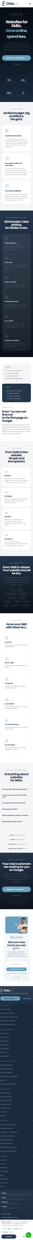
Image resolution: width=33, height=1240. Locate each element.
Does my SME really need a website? (14, 789)
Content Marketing (6, 1065)
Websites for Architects (7, 1125)
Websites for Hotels (6, 1144)
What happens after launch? (12, 822)
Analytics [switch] (16, 1228)
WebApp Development (7, 1025)
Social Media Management (9, 1076)
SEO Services (4, 1037)
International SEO (5, 1101)
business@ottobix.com (10, 1217)
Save (24, 1236)
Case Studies (4, 1171)
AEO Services (4, 1033)
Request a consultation (15, 58)
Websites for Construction (8, 1132)
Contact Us (3, 1183)
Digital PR (3, 1080)
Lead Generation (5, 1009)
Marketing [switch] (5, 1232)
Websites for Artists (6, 1128)
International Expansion (7, 1084)
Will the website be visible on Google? (15, 815)
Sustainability (4, 1179)
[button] (30, 4)
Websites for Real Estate (8, 1147)
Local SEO (3, 1112)
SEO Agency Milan (6, 1097)
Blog (1, 1175)
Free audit (16, 64)
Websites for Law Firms (7, 1136)
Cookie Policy (9, 1225)
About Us (3, 1160)
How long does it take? (10, 809)
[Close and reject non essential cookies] (30, 1222)
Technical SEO (5, 1049)
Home (2, 1187)
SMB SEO (3, 1116)
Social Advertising (6, 1073)
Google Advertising (6, 1069)
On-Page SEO (4, 1041)
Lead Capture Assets (7, 1013)
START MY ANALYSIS (16, 969)
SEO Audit (3, 1052)
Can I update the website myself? (14, 803)
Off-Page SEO (4, 1045)
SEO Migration (4, 1056)
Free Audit (27, 998)
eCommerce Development (9, 1017)
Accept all (9, 1236)
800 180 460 (6, 1214)
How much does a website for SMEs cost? (14, 796)
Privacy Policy (20, 1225)
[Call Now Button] (28, 1235)
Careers (3, 1164)
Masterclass (4, 1168)
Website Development (7, 1021)
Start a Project (9, 998)
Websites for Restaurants (8, 1151)
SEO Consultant (5, 1093)
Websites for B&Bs (6, 1140)
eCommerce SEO (6, 1104)
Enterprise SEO (5, 1108)
